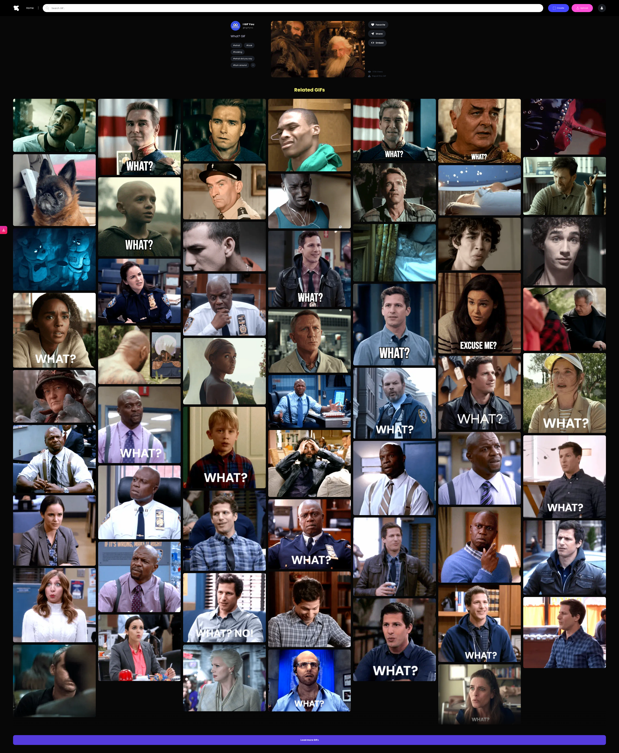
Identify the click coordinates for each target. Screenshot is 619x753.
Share (379, 33)
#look (249, 45)
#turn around (240, 65)
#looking (237, 52)
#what (236, 45)
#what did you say (242, 58)
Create (560, 8)
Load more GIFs (309, 683)
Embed (379, 42)
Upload (584, 8)
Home (30, 8)
